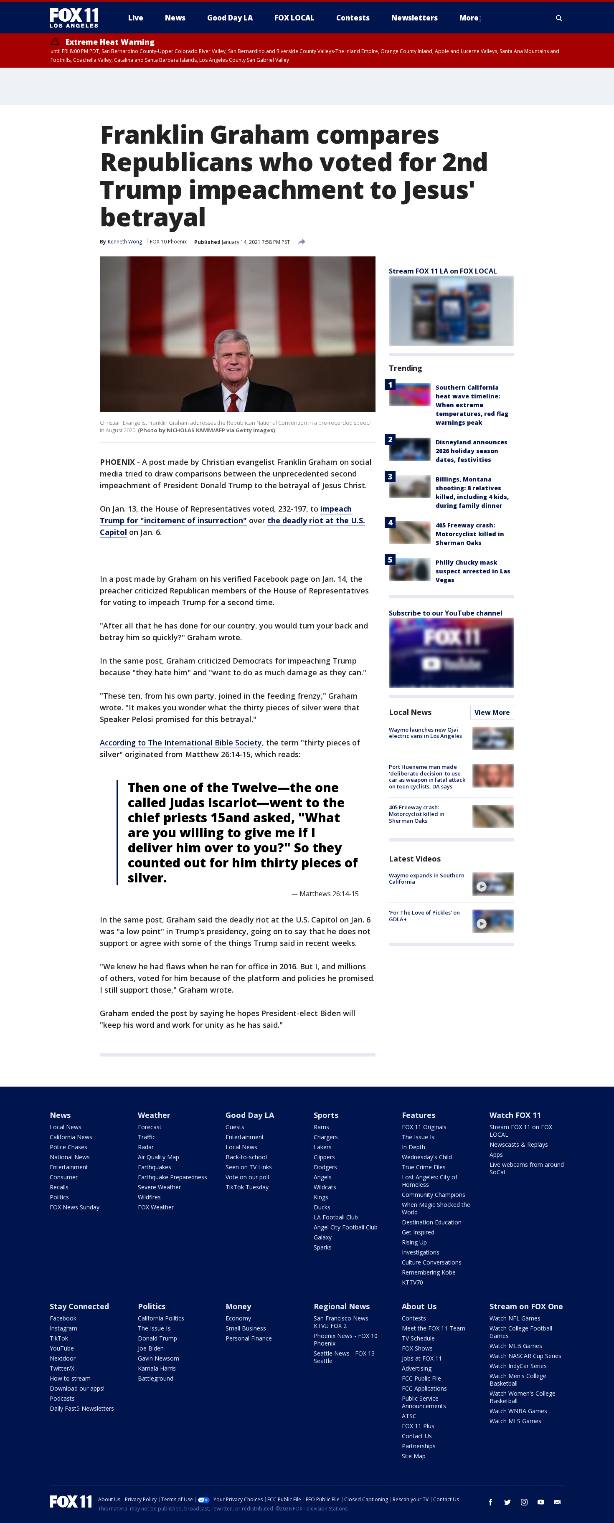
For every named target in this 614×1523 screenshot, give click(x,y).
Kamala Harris (157, 1368)
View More (492, 712)
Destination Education (432, 1222)
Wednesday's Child (427, 1157)
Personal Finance (249, 1338)
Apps (496, 1154)
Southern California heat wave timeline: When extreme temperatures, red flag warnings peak (472, 404)
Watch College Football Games (521, 1332)
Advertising (416, 1368)
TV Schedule (418, 1338)
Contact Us (417, 1436)
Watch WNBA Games (518, 1411)
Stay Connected (79, 1306)
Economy (238, 1318)
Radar (146, 1147)
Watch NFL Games (515, 1318)
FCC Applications (424, 1388)
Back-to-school (246, 1157)
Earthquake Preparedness (172, 1177)
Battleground (155, 1378)
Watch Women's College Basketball (523, 1397)
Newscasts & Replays (519, 1144)
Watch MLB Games (516, 1346)
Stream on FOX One (526, 1306)
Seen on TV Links (249, 1167)
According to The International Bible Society (181, 742)
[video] (493, 884)
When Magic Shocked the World (436, 1208)
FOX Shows (417, 1348)
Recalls (59, 1187)
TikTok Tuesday (247, 1187)
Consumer (64, 1177)
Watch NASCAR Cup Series (525, 1356)
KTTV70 (412, 1282)
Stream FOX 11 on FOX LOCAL (521, 1130)
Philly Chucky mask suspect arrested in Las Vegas (473, 571)
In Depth (413, 1147)
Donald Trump (157, 1338)
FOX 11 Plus (418, 1426)
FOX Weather (156, 1207)
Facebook (63, 1318)
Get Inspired (418, 1232)
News (60, 1115)
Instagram (63, 1328)
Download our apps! (77, 1388)
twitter (507, 1502)
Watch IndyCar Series (518, 1366)
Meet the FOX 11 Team (433, 1328)
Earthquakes (154, 1167)
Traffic (146, 1137)
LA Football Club (336, 1217)
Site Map (414, 1456)
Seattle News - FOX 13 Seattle (344, 1357)
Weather (154, 1115)
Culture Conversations (432, 1262)
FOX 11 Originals (424, 1127)
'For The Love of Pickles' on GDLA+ (424, 916)
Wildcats (325, 1187)
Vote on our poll (247, 1177)
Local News (410, 712)
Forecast (150, 1127)
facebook (490, 1502)
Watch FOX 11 (515, 1115)
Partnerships (419, 1446)
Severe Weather (159, 1187)
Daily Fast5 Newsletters (82, 1408)
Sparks (323, 1247)
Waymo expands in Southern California (426, 879)
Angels (323, 1177)
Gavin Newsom (158, 1358)
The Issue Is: (419, 1137)
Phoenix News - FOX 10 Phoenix (346, 1339)
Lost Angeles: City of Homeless (429, 1180)
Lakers (323, 1147)
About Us (419, 1306)
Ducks (322, 1207)
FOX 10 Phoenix (168, 241)
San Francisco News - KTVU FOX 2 (343, 1322)
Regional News (342, 1306)
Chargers (326, 1137)
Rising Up (414, 1242)
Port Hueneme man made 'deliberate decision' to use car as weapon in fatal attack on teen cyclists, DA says (427, 776)
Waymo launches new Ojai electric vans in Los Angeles (425, 733)
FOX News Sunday (74, 1207)
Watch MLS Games (515, 1421)
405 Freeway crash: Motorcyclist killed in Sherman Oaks (470, 534)
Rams (321, 1127)
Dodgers (325, 1167)
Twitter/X (62, 1368)
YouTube (62, 1348)
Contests (414, 1318)
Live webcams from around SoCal (527, 1168)
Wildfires (149, 1197)
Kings (321, 1197)
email (557, 1502)
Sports (326, 1115)
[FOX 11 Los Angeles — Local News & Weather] (77, 18)
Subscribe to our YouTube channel (445, 613)
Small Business (246, 1328)
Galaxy (323, 1237)
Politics (59, 1197)
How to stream (70, 1378)
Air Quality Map (158, 1157)
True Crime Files (424, 1167)
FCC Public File (421, 1378)
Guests (235, 1127)
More (469, 18)
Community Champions (433, 1195)
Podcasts (62, 1398)
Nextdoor (63, 1358)
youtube (541, 1502)
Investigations (420, 1252)
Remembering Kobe (429, 1272)
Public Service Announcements (424, 1402)
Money (238, 1306)
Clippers (324, 1157)
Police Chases (68, 1147)
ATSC (409, 1416)
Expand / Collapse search (559, 18)
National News (70, 1157)
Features (418, 1115)
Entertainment (69, 1167)
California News (71, 1137)
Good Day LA (250, 1115)
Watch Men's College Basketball (518, 1379)
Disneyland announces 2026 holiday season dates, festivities (471, 451)
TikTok (59, 1338)
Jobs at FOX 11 (422, 1358)
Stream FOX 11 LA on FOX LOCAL (443, 271)
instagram (524, 1502)
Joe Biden (151, 1348)
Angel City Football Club (346, 1227)
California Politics (161, 1318)
